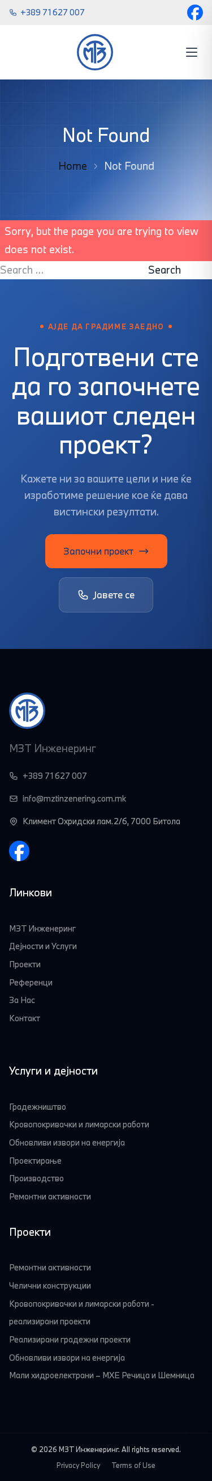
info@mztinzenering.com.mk (74, 798)
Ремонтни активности (50, 1196)
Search (164, 269)
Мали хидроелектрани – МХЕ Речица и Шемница (101, 1375)
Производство (36, 1178)
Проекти (25, 964)
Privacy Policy (78, 1465)
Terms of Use (133, 1465)
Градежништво (37, 1106)
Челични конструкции (50, 1285)
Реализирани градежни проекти (70, 1339)
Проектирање (35, 1160)
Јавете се (114, 595)
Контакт (24, 1018)
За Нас (22, 1000)
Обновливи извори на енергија (67, 1142)
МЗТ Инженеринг (42, 928)
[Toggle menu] (191, 52)
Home (72, 166)
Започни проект (98, 551)
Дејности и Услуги (43, 946)
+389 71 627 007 (52, 12)
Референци (31, 982)
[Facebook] (195, 12)
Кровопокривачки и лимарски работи (79, 1124)
